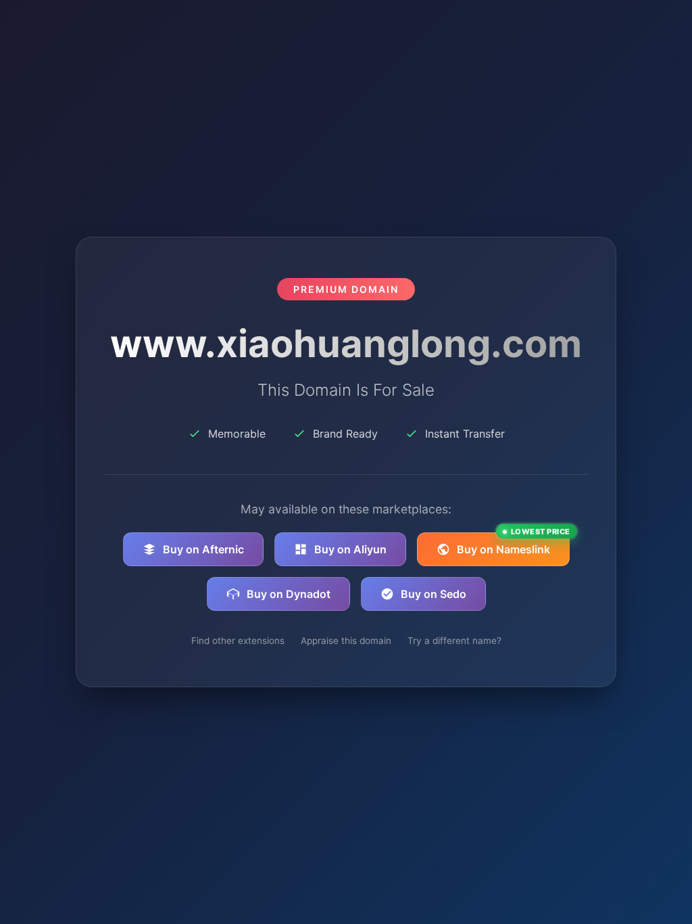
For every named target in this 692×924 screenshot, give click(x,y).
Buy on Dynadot (288, 594)
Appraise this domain (346, 640)
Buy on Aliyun (350, 549)
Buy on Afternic (203, 549)
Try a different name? (454, 640)
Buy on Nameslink (513, 544)
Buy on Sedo (433, 594)
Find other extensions (238, 640)
